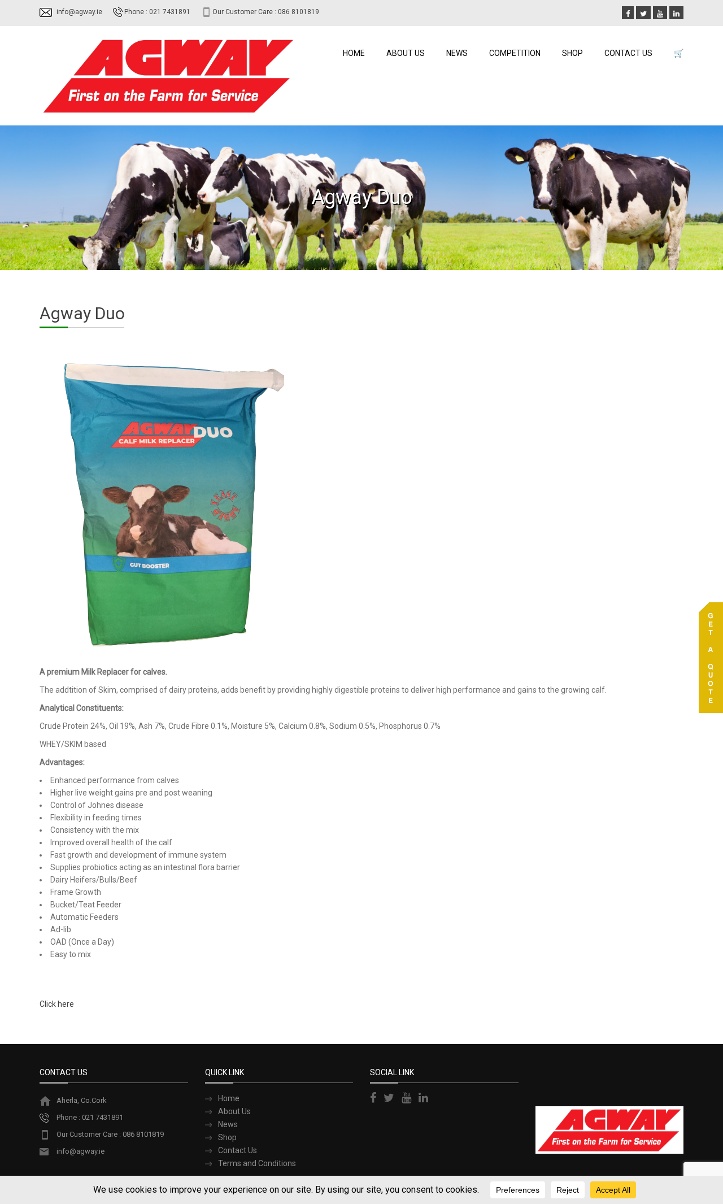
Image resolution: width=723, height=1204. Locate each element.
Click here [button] (57, 1004)
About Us (405, 53)
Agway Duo (82, 313)
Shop (572, 53)
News (457, 53)
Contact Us (628, 53)
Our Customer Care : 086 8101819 (265, 12)
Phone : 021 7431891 (157, 12)
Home (354, 53)
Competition (515, 53)
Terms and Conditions (257, 1163)
